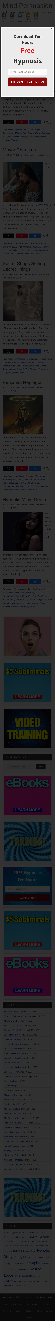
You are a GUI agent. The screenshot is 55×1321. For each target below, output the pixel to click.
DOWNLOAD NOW (27, 81)
